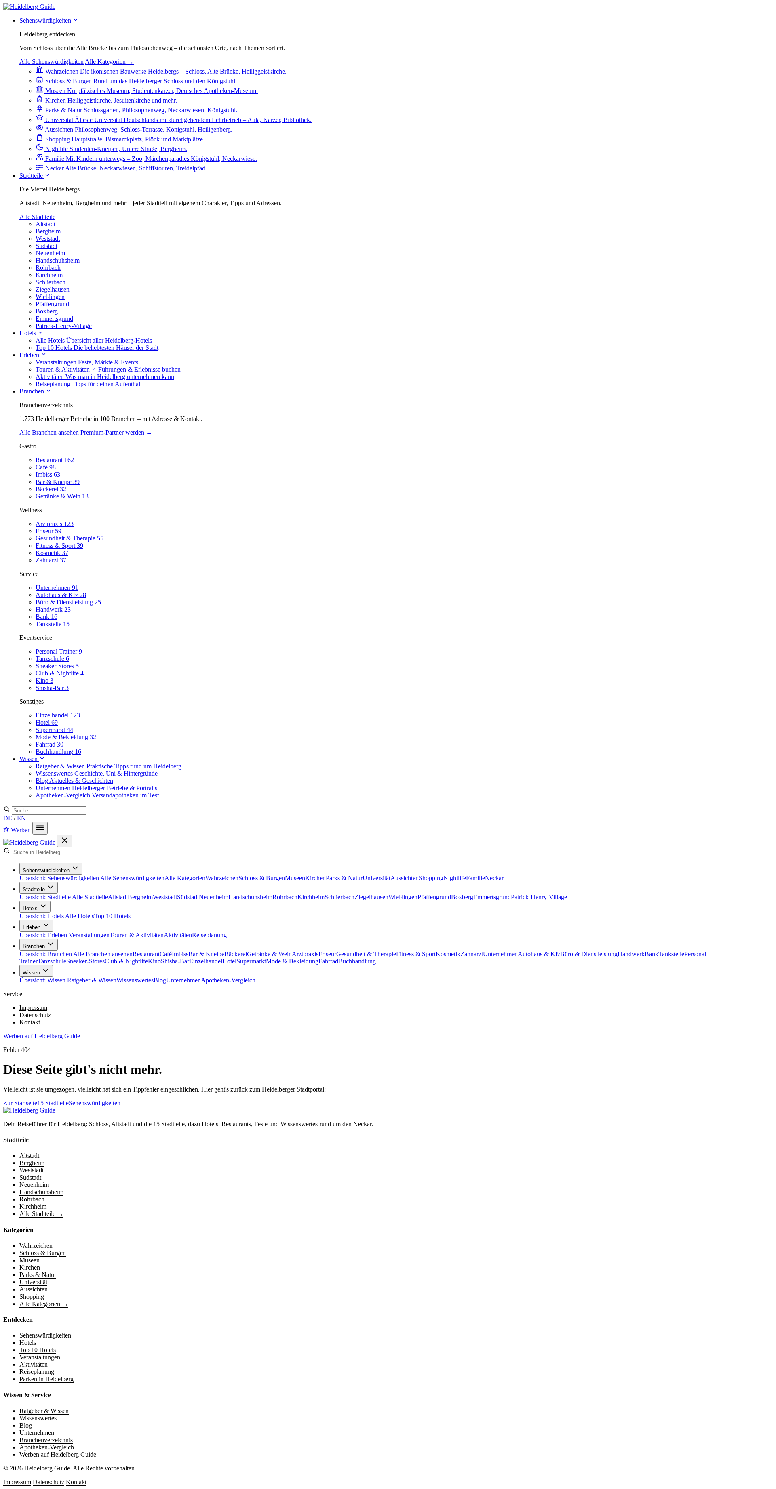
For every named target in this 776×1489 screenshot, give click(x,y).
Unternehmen (500, 954)
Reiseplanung (209, 935)
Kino (154, 961)
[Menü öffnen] (40, 828)
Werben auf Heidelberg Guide (41, 1036)
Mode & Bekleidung (292, 961)
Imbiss (180, 954)
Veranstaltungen (89, 935)
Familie (475, 878)
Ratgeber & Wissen (91, 980)
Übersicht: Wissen (42, 980)
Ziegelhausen (53, 289)
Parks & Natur (344, 878)
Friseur (327, 954)
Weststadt (48, 238)
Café (166, 954)
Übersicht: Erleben (43, 935)
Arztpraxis (305, 954)
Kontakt (29, 1022)
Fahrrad (328, 961)
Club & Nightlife (126, 961)
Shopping (431, 878)
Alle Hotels (79, 916)
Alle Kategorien (184, 878)
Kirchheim (49, 274)
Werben (20, 830)
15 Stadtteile (53, 1103)
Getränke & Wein (269, 954)
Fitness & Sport (416, 954)
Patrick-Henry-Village (64, 325)
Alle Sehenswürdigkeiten (51, 61)
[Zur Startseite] (29, 1110)
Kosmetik (448, 954)
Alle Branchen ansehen (49, 432)
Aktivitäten (178, 935)
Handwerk (631, 954)
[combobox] (49, 810)
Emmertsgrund (54, 318)
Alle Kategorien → (109, 61)
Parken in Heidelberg (46, 1378)
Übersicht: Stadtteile (45, 897)
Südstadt (46, 245)
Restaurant (146, 954)
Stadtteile (31, 175)
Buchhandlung (357, 961)
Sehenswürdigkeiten (46, 20)
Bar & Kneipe (206, 954)
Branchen (32, 391)
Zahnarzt (471, 954)
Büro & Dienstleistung (589, 954)
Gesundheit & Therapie (366, 954)
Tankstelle (671, 954)
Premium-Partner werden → (116, 432)
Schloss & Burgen (261, 878)
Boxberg (47, 311)
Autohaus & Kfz (539, 954)
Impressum (33, 1007)
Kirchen (315, 878)
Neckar (494, 878)
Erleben (30, 354)
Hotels (28, 333)
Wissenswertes (135, 980)
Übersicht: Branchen (45, 954)
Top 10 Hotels (112, 916)
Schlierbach (50, 282)
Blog (160, 980)
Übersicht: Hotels (41, 916)
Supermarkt (251, 961)
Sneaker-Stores (85, 961)
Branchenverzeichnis (46, 1439)
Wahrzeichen (221, 878)
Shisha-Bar (175, 961)
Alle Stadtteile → (41, 1213)
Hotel (229, 961)
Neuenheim (50, 253)
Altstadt (45, 224)
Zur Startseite (20, 1103)
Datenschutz (35, 1015)
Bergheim (48, 231)
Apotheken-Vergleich (228, 980)
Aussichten (404, 878)
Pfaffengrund (52, 304)
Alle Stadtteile (37, 216)
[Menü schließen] (64, 841)
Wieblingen (50, 296)
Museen (295, 878)
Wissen (29, 758)
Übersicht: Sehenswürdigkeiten (59, 878)
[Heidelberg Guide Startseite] (29, 6)
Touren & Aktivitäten (137, 935)
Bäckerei (235, 954)
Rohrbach (48, 267)
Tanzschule (52, 961)
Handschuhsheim (58, 260)
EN (21, 818)
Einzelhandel (205, 961)
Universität (376, 878)
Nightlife (454, 878)
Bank (651, 954)
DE (7, 818)
